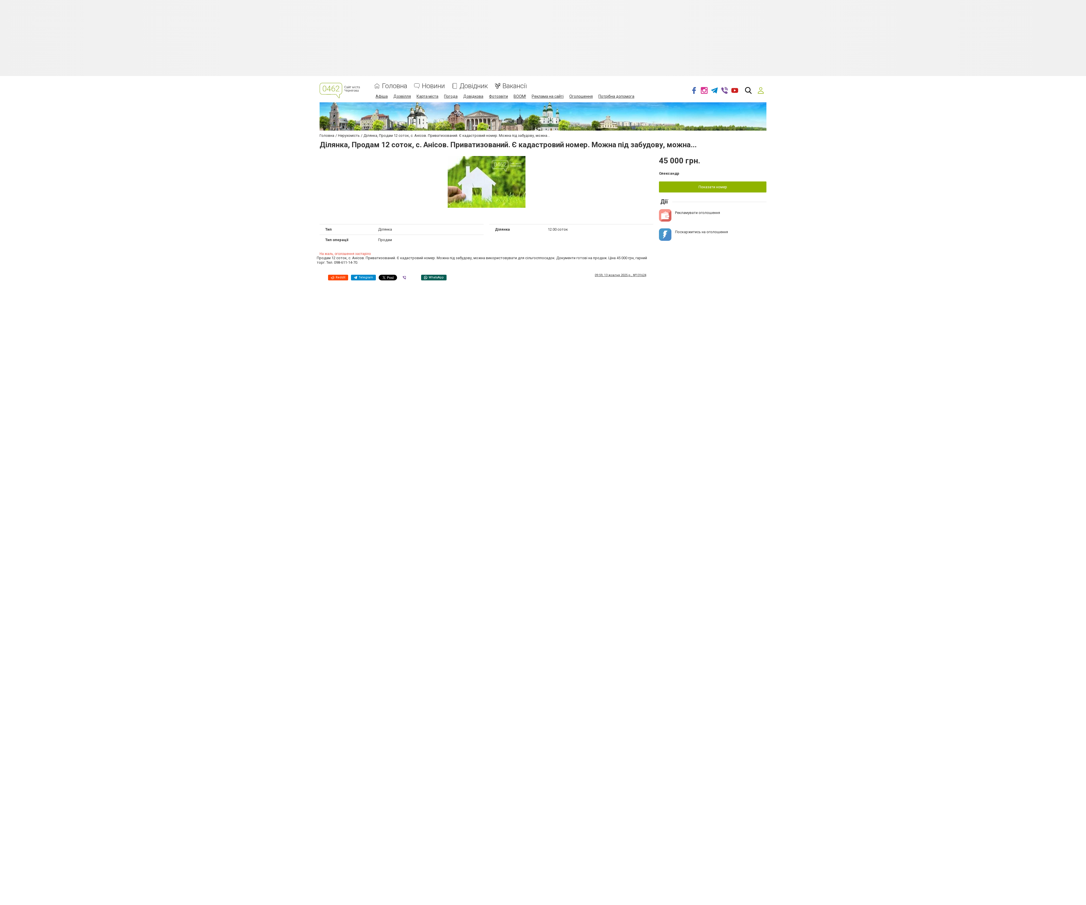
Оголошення (581, 96)
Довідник (474, 86)
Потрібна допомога (616, 96)
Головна (394, 86)
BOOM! (520, 96)
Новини (433, 86)
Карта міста (427, 96)
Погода (451, 96)
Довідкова (473, 96)
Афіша (382, 96)
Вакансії (515, 86)
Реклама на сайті (548, 96)
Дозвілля (402, 96)
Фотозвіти (498, 96)
